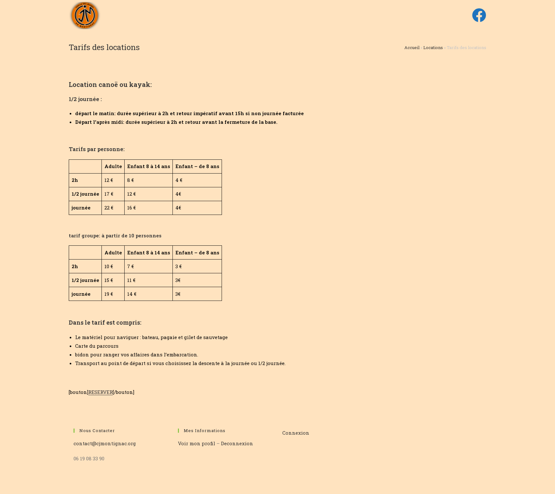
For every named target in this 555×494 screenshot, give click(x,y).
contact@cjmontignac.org (105, 443)
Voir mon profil (197, 443)
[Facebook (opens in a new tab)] (479, 15)
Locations (433, 47)
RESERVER (100, 392)
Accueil (411, 47)
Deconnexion (237, 443)
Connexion (295, 433)
